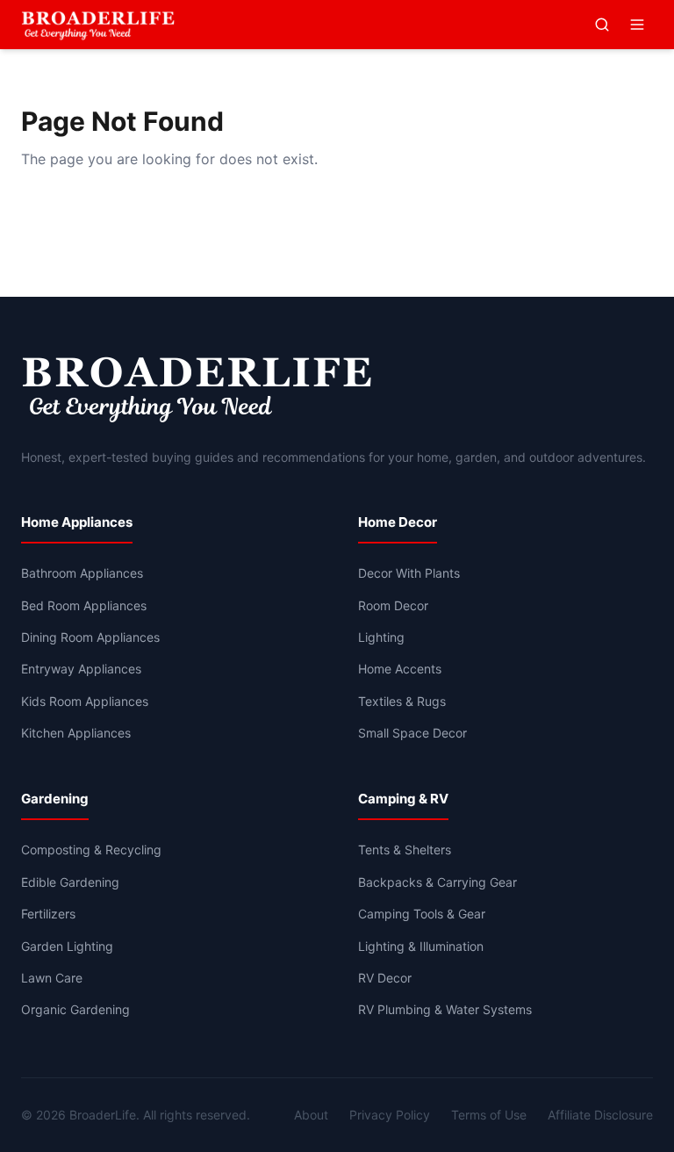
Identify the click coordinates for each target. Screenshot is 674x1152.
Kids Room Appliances (84, 701)
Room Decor (393, 605)
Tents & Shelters (404, 849)
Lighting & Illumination (421, 946)
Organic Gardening (75, 1009)
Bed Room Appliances (84, 605)
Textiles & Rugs (402, 701)
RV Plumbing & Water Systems (445, 1009)
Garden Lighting (67, 946)
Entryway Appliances (81, 668)
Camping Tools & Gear (421, 913)
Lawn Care (51, 977)
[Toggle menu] (637, 24)
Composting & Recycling (91, 849)
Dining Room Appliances (90, 637)
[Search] (602, 24)
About (311, 1114)
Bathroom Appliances (82, 572)
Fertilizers (48, 913)
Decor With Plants (409, 572)
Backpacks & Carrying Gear (437, 882)
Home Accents (399, 668)
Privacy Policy (389, 1114)
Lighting (381, 637)
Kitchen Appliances (76, 732)
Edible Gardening (70, 882)
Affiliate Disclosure (600, 1114)
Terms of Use (489, 1114)
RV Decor (385, 977)
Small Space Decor (412, 732)
